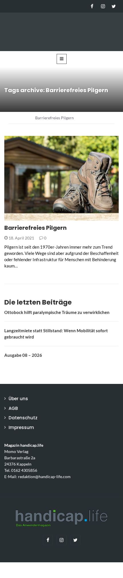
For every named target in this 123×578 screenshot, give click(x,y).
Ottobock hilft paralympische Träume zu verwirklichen (57, 312)
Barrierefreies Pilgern (35, 228)
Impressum (21, 427)
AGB (13, 408)
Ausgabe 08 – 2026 (23, 355)
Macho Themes (78, 570)
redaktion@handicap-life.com (44, 476)
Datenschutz (23, 418)
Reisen (18, 217)
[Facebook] (92, 6)
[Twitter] (114, 6)
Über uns (18, 399)
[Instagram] (103, 6)
